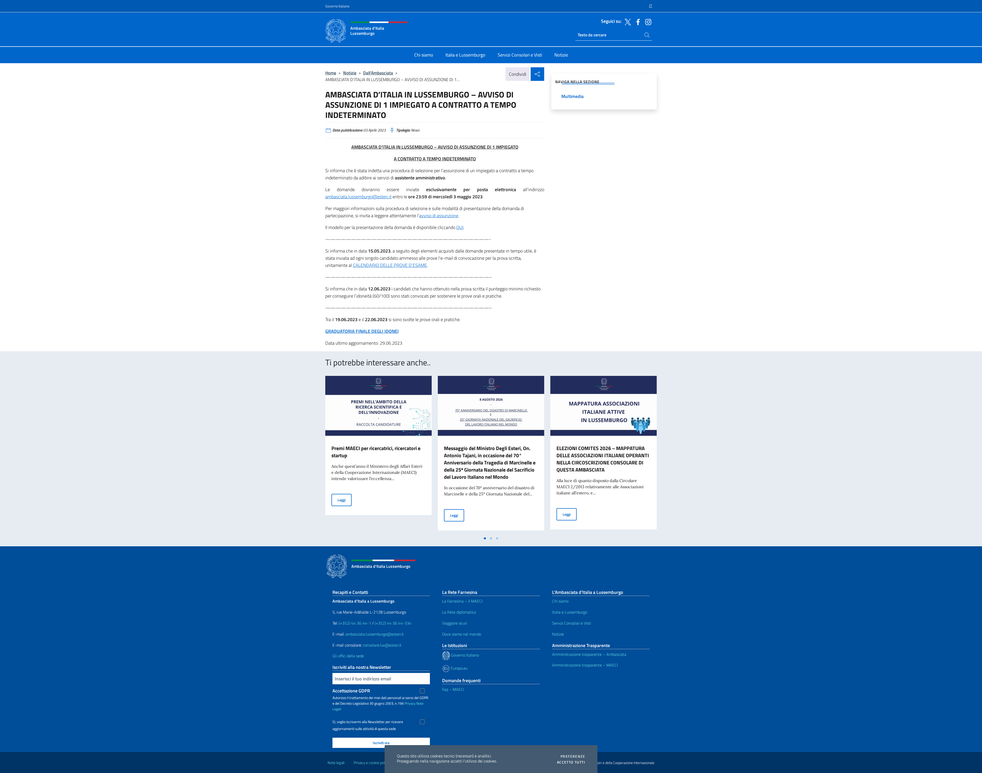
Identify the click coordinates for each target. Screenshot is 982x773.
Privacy (410, 703)
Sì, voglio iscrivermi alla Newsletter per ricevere (367, 722)
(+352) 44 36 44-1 (355, 623)
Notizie (349, 73)
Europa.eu (458, 668)
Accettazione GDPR (351, 690)
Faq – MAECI (453, 689)
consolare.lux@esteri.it (382, 645)
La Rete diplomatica (459, 612)
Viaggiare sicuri (454, 623)
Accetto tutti (571, 762)
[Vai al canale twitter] (626, 21)
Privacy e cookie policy (371, 763)
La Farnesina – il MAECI (462, 601)
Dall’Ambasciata (378, 73)
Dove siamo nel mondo (461, 634)
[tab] (485, 538)
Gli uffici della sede (348, 656)
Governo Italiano (337, 6)
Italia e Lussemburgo (569, 612)
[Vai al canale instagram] (647, 21)
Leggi (345, 500)
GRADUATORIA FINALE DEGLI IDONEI (362, 331)
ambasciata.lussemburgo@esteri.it (358, 196)
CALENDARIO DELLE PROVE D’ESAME (390, 265)
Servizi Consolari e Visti (571, 623)
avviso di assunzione (438, 215)
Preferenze (573, 756)
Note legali (336, 763)
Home (330, 73)
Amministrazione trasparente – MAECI (585, 665)
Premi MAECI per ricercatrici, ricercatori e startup (375, 451)
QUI (459, 227)
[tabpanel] (378, 455)
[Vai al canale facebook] (637, 21)
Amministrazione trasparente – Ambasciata (589, 654)
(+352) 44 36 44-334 (393, 623)
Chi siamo (560, 601)
